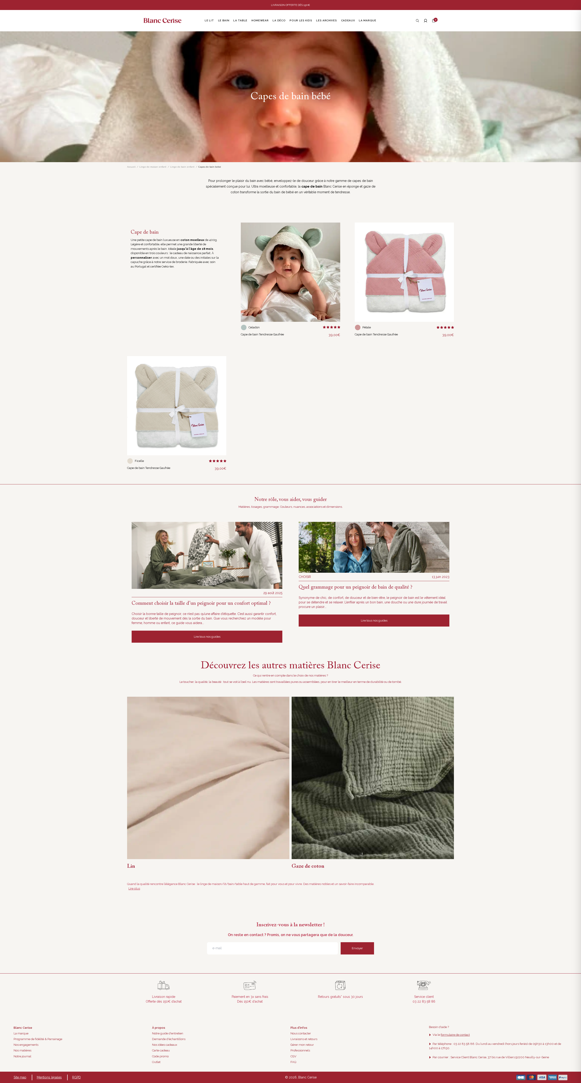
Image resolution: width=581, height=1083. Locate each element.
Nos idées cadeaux (164, 1044)
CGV (293, 1056)
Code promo (160, 1056)
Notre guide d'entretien (167, 1033)
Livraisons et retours (303, 1039)
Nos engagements (26, 1044)
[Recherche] (417, 20)
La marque (21, 1033)
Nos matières (22, 1050)
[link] (290, 272)
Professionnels (300, 1050)
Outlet (156, 1062)
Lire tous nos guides (207, 636)
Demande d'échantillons (168, 1039)
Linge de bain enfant (182, 167)
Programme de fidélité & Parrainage (38, 1039)
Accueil (131, 167)
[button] (434, 20)
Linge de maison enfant (152, 167)
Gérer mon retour (302, 1044)
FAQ (293, 1062)
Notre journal (22, 1056)
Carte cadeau (161, 1050)
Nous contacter (300, 1033)
